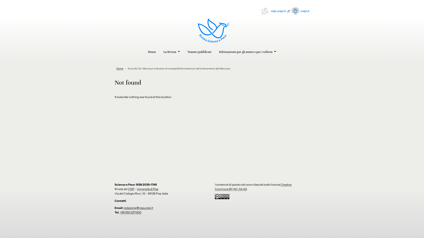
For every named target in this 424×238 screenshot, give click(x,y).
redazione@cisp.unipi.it (138, 208)
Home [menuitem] (152, 52)
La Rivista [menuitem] (170, 52)
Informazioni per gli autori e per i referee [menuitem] (246, 52)
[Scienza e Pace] (212, 30)
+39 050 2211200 (130, 212)
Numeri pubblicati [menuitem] (199, 52)
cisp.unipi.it (278, 11)
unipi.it (304, 11)
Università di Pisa (147, 189)
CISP (131, 189)
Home (119, 68)
